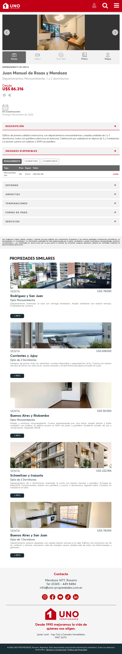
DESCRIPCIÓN (15, 126)
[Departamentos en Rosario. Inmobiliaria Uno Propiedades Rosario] (14, 7)
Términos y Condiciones (56, 650)
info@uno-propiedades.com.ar (61, 587)
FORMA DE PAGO (17, 212)
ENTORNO (12, 185)
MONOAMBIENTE (12, 161)
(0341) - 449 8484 (63, 584)
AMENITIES (13, 194)
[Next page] (115, 32)
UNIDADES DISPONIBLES (21, 151)
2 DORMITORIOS (50, 161)
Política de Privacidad (77, 650)
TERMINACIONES (17, 203)
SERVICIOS (13, 222)
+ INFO (17, 316)
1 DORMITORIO (31, 161)
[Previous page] (7, 32)
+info (115, 174)
